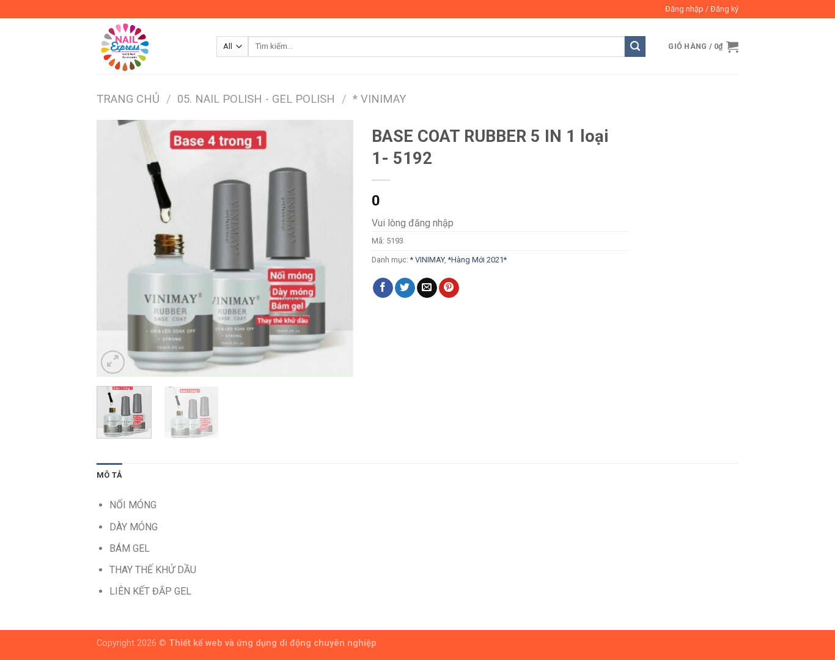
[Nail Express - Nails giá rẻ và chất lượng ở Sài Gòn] (147, 46)
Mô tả (109, 475)
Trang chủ (128, 98)
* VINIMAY (379, 98)
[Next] (333, 248)
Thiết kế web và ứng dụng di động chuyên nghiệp (273, 643)
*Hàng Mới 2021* (477, 259)
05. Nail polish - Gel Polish (256, 98)
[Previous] (117, 248)
